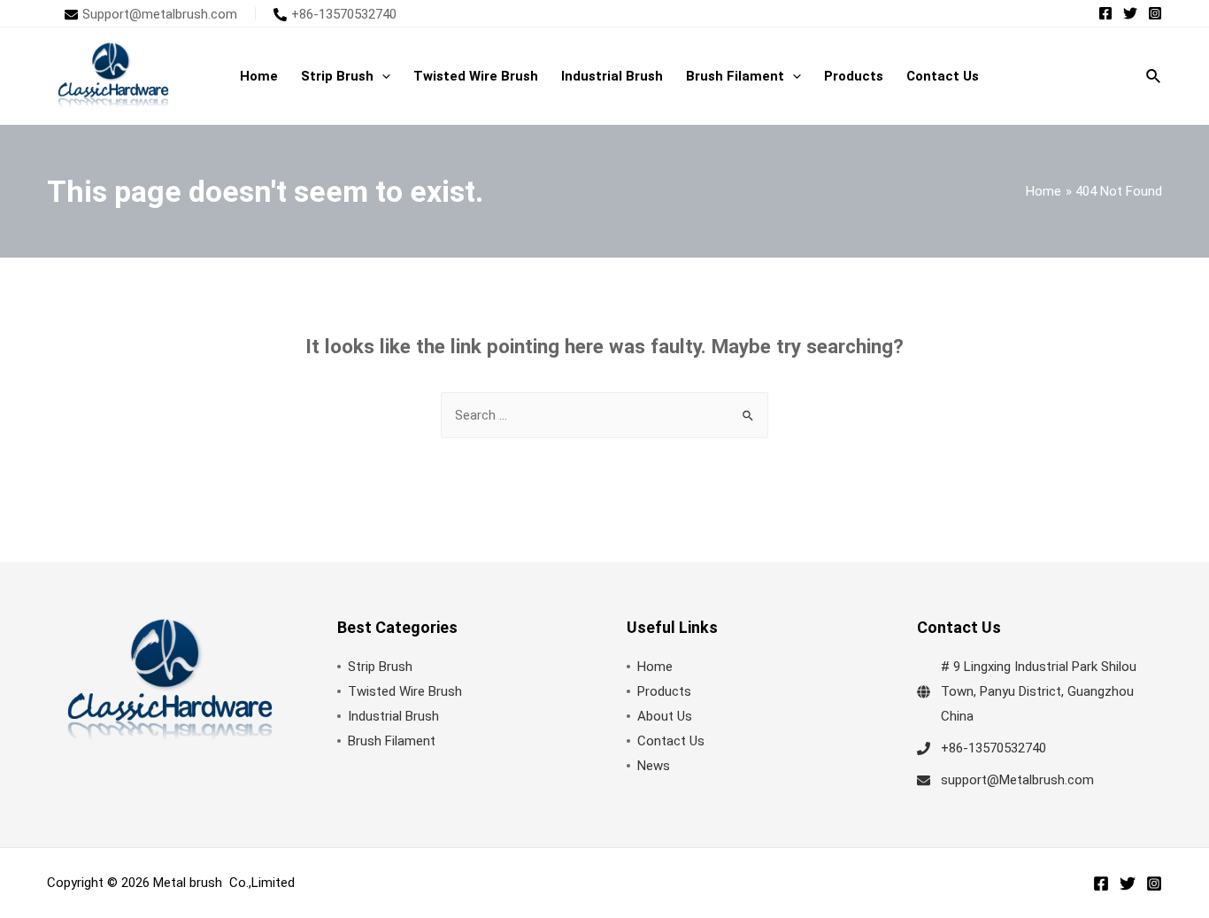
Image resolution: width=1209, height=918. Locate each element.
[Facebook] (1105, 13)
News (653, 766)
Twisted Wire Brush (405, 691)
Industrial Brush (393, 716)
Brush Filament (391, 741)
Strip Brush (380, 667)
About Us (664, 716)
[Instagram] (1155, 13)
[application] (381, 76)
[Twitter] (1130, 13)
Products (664, 691)
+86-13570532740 (993, 748)
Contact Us (671, 741)
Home (655, 667)
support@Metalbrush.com (1017, 780)
